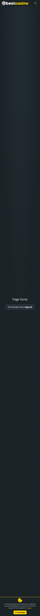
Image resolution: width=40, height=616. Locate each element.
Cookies (29, 608)
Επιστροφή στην (20, 306)
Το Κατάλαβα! (20, 612)
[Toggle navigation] (35, 3)
